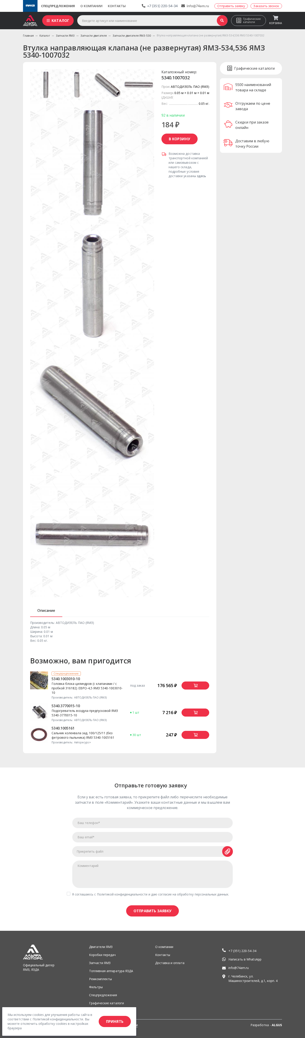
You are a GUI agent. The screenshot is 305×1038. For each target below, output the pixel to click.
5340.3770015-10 (66, 705)
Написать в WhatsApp (244, 959)
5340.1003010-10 (66, 678)
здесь (201, 176)
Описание (46, 610)
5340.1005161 (63, 728)
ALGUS (277, 1025)
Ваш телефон (88, 823)
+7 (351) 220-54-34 (162, 6)
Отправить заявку (152, 910)
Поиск (222, 20)
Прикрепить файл (90, 851)
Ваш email (85, 837)
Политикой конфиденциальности (122, 894)
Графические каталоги (252, 20)
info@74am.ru (198, 6)
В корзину (179, 138)
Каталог (60, 20)
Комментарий (87, 866)
